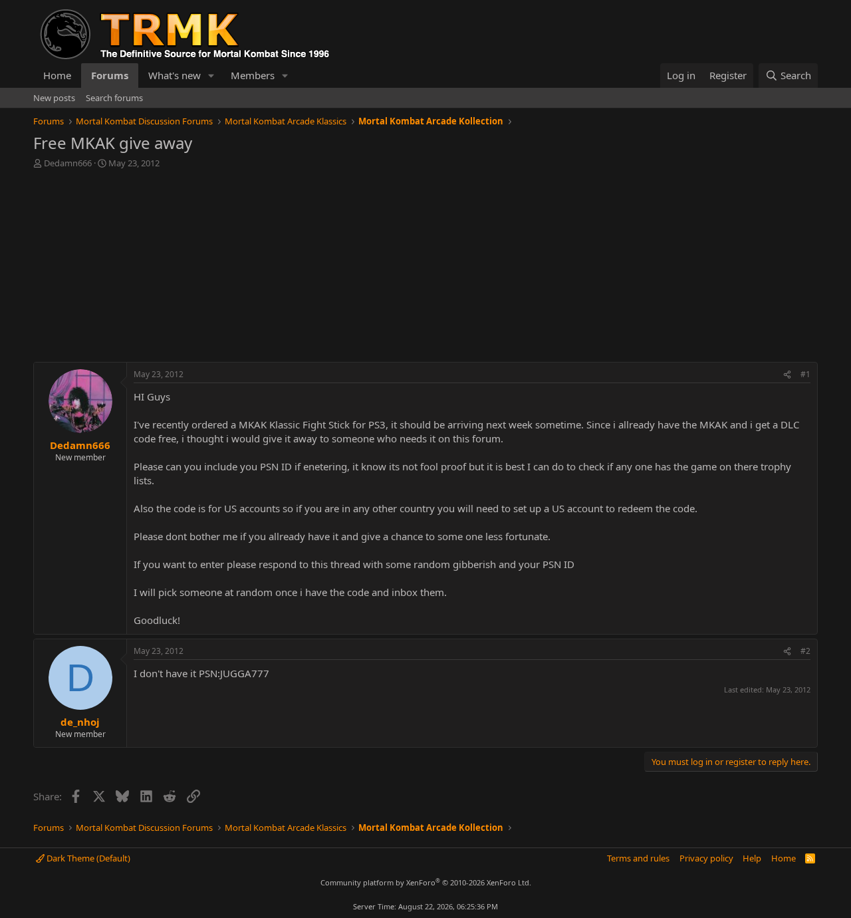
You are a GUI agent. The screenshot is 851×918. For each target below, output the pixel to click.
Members (253, 75)
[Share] (787, 374)
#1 (805, 374)
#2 (805, 651)
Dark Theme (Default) (87, 858)
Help (752, 858)
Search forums (114, 98)
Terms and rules (638, 858)
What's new (174, 75)
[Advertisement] (425, 269)
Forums (109, 75)
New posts (54, 98)
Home (57, 75)
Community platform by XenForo (425, 882)
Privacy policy (706, 858)
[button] (211, 75)
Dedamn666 (68, 163)
